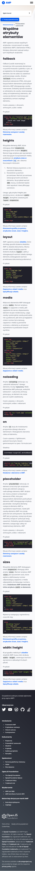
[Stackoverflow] (29, 709)
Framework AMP (10, 724)
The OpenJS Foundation (12, 775)
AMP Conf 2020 (9, 791)
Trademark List (10, 783)
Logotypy (8, 805)
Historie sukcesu (10, 730)
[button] (31, 2)
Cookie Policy (6, 826)
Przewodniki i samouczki (13, 743)
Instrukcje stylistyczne (12, 802)
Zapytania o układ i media (13, 289)
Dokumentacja (8, 25)
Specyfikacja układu (10, 292)
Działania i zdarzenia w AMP (14, 473)
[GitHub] (22, 709)
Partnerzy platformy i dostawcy (15, 762)
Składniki (8, 746)
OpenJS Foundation (10, 832)
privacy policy (6, 866)
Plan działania (9, 767)
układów (23, 242)
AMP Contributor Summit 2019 (14, 794)
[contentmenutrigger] (16, 13)
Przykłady (8, 748)
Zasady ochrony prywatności (19, 824)
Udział (7, 764)
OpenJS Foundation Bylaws (13, 778)
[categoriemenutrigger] (9, 19)
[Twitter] (4, 709)
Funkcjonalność (10, 732)
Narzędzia (8, 753)
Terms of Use (6, 824)
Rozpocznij (8, 741)
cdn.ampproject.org (25, 861)
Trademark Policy (10, 780)
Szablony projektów (11, 751)
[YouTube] (10, 709)
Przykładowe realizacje (12, 727)
